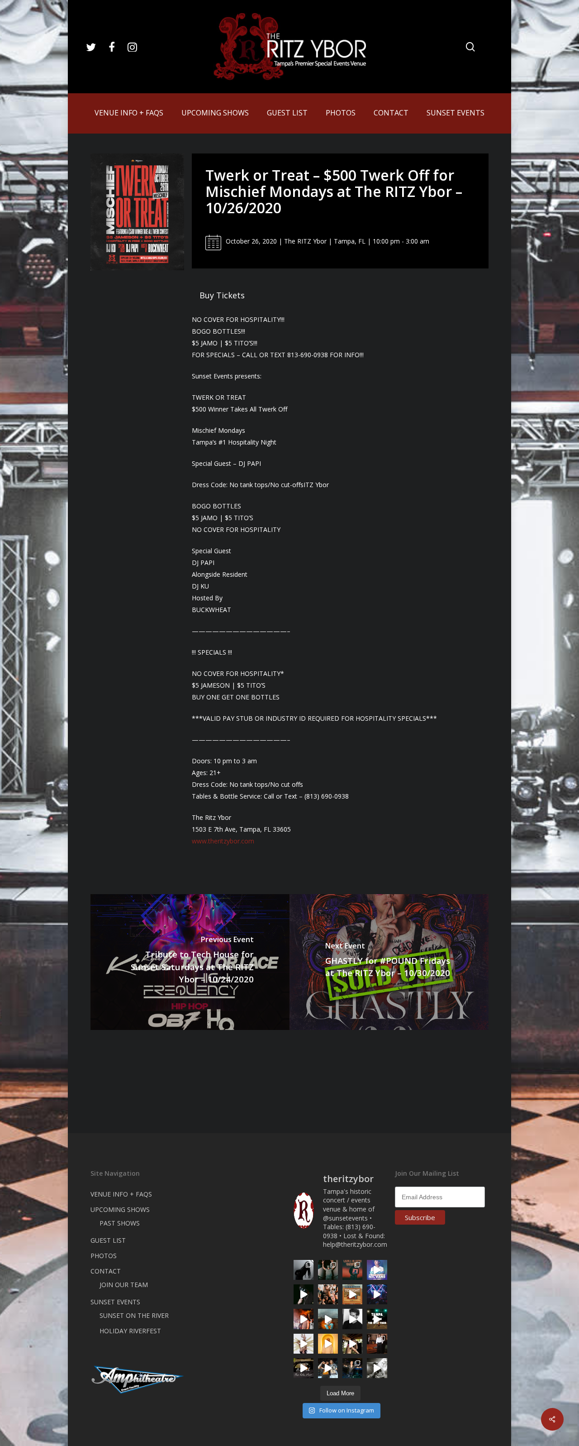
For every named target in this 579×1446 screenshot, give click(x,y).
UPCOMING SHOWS (120, 1209)
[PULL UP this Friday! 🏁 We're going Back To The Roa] (377, 1319)
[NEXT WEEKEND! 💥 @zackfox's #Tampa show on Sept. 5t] (328, 1270)
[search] (470, 47)
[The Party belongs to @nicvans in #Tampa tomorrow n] (328, 1294)
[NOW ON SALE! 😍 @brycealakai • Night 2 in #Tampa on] (377, 1294)
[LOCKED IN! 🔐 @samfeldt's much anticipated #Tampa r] (352, 1368)
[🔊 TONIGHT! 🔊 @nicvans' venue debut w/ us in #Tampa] (377, 1270)
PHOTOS (103, 1255)
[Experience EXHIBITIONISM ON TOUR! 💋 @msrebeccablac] (303, 1344)
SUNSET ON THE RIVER (134, 1315)
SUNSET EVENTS (115, 1302)
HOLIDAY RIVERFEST (130, 1330)
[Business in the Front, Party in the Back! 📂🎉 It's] (377, 1344)
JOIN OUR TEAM (124, 1284)
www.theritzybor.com (223, 841)
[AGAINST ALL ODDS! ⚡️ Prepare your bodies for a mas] (328, 1368)
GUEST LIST (108, 1240)
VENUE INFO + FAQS (121, 1194)
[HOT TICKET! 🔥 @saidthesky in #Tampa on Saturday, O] (328, 1344)
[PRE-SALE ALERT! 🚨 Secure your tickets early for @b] (352, 1319)
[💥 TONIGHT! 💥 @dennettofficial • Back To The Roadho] (352, 1294)
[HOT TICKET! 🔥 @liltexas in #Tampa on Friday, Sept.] (377, 1368)
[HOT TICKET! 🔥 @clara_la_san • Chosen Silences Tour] (303, 1270)
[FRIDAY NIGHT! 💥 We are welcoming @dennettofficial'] (303, 1368)
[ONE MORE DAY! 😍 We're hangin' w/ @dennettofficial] (328, 1319)
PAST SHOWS (120, 1223)
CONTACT (105, 1271)
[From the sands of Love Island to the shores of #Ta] (352, 1344)
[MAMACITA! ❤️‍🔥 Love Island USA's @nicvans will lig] (303, 1319)
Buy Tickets (222, 295)
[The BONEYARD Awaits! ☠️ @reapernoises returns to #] (303, 1294)
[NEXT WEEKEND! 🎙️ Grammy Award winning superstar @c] (352, 1270)
